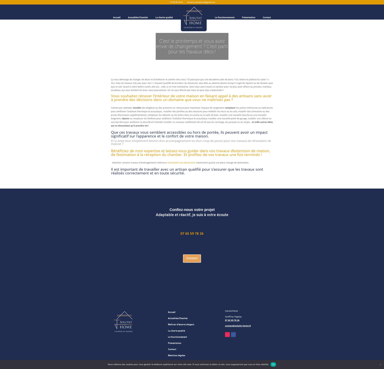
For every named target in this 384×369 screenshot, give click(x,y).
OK (273, 364)
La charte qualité (164, 17)
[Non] (380, 364)
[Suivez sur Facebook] (233, 334)
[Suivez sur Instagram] (227, 334)
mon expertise (147, 150)
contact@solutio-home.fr (238, 325)
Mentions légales (176, 355)
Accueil (116, 17)
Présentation (248, 17)
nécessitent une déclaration (181, 162)
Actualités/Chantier (138, 17)
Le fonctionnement (225, 17)
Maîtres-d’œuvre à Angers (181, 324)
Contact (267, 17)
